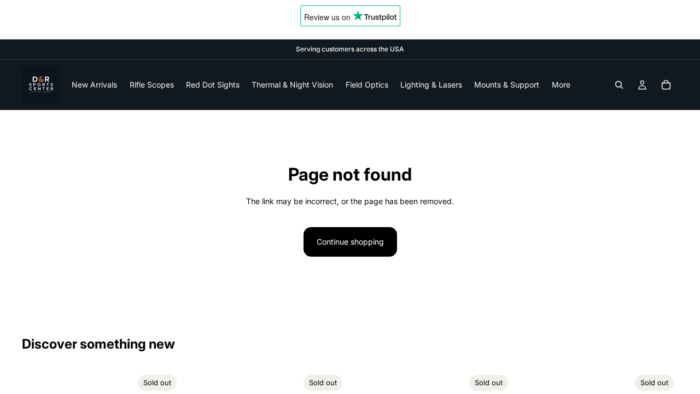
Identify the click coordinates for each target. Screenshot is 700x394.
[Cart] (666, 85)
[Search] (619, 85)
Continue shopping (350, 241)
